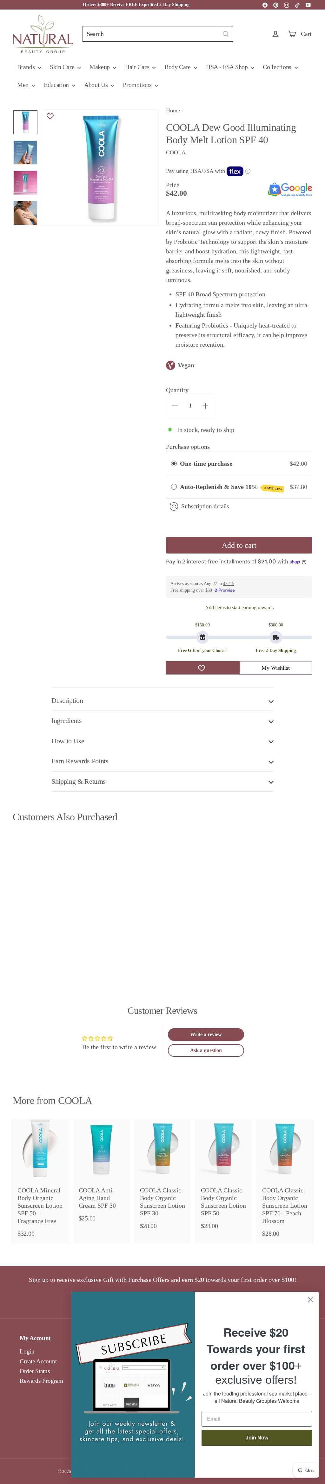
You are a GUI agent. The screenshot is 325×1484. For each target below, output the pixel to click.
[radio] (174, 463)
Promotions (138, 84)
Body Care (178, 66)
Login (27, 1351)
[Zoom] (101, 168)
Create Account (38, 1361)
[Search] (225, 34)
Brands (26, 66)
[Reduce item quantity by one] (175, 406)
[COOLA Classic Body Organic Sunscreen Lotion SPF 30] (163, 1177)
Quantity (177, 389)
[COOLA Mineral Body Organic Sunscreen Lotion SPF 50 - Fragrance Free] (40, 1181)
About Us (96, 84)
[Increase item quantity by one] (205, 406)
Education (57, 84)
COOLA (75, 1100)
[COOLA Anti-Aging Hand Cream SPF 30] (101, 1173)
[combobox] (158, 34)
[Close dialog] (310, 1299)
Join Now (257, 1437)
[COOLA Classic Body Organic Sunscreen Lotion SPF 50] (224, 1177)
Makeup (100, 66)
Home (173, 110)
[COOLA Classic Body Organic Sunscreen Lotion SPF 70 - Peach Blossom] (285, 1181)
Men (23, 84)
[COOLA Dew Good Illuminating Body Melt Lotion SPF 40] (35, 895)
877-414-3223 (228, 4)
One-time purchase (206, 463)
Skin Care (63, 66)
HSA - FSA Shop (227, 66)
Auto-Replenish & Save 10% (231, 487)
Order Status (35, 1371)
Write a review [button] (206, 1034)
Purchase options (188, 446)
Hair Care (138, 66)
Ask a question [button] (206, 1050)
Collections (278, 66)
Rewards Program (41, 1380)
